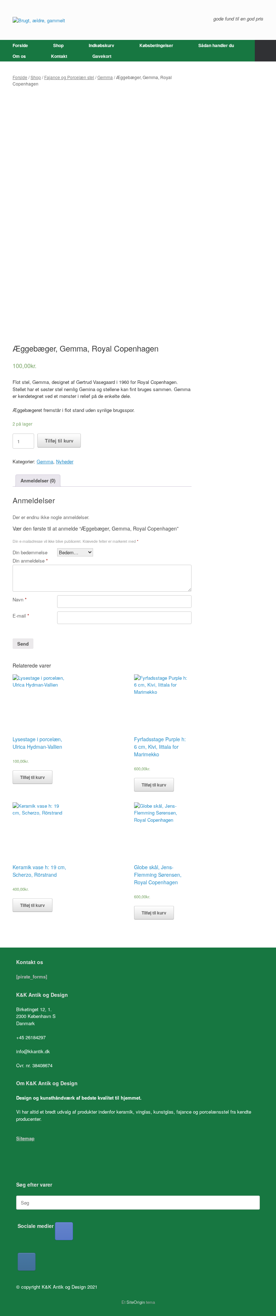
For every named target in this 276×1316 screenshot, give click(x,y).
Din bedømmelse (30, 552)
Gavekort (101, 56)
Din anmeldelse (30, 560)
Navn (20, 599)
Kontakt (59, 56)
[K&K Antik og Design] (39, 20)
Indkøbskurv (101, 45)
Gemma (105, 77)
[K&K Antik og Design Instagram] (27, 1262)
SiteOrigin (135, 1302)
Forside (20, 45)
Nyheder (64, 461)
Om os (19, 56)
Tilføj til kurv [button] (32, 777)
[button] (265, 50)
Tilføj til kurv (59, 440)
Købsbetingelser (156, 45)
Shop (58, 45)
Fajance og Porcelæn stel (69, 77)
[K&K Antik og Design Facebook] (64, 1231)
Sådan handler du (216, 45)
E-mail (21, 615)
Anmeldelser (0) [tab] (37, 480)
